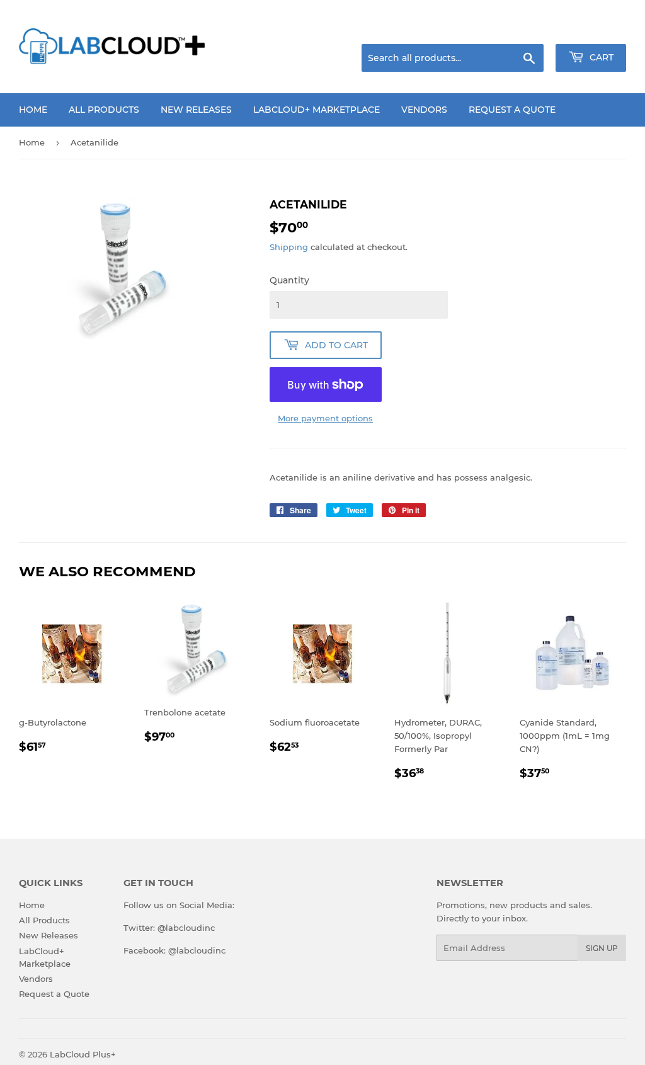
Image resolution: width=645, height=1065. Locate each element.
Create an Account (591, 28)
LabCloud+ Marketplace (316, 109)
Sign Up (602, 948)
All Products (104, 109)
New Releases (196, 109)
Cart (600, 57)
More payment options (325, 418)
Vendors (424, 109)
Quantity (289, 280)
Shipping (289, 247)
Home (33, 109)
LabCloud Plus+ (83, 1054)
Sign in (526, 28)
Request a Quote (512, 109)
